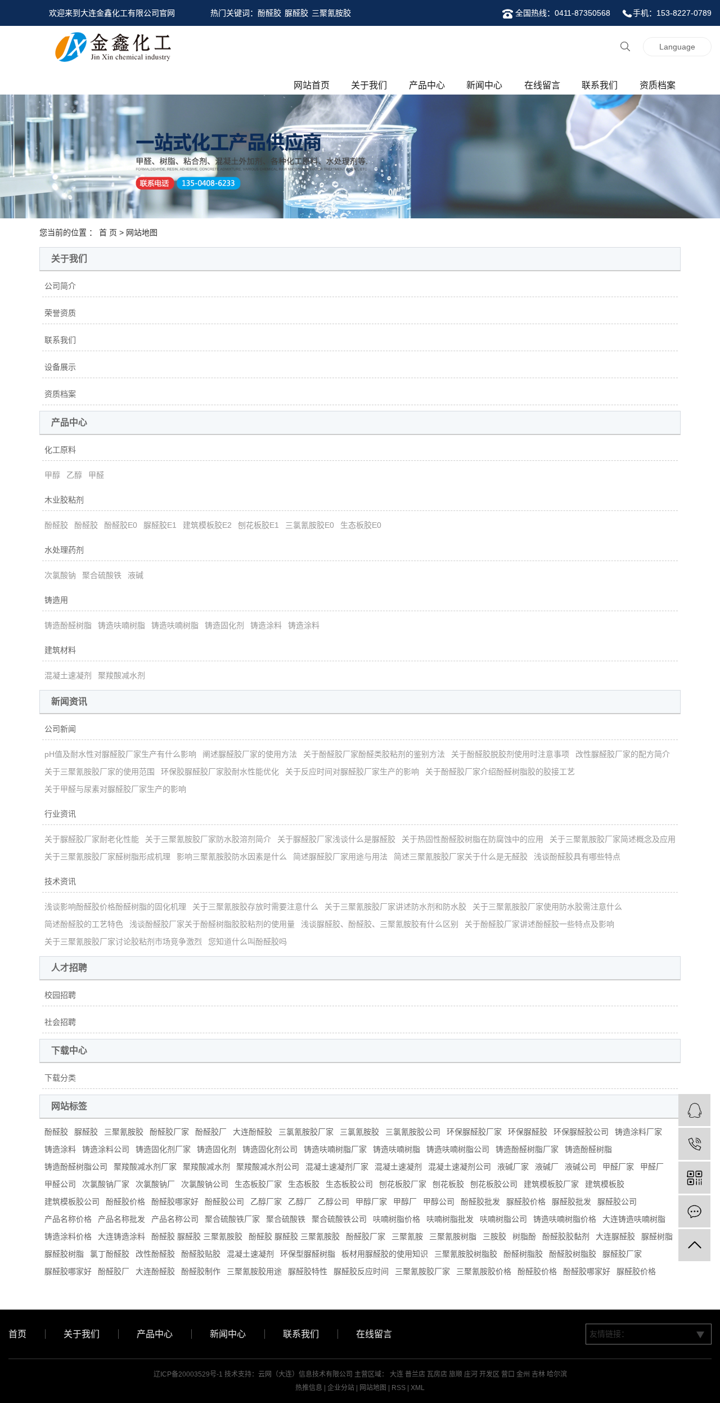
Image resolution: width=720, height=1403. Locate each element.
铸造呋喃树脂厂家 (335, 1149)
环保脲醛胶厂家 (474, 1131)
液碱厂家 (513, 1166)
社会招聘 (60, 1022)
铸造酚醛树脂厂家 (527, 1149)
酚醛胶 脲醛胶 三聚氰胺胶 (196, 1236)
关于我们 (369, 85)
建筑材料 (60, 650)
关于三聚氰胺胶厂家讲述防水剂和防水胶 (395, 906)
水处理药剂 (64, 549)
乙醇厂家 (266, 1201)
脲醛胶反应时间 (361, 1271)
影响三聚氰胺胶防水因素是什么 (232, 856)
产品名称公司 (175, 1218)
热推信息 (308, 1388)
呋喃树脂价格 (396, 1218)
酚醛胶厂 (211, 1131)
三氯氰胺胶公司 (412, 1131)
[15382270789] (694, 1144)
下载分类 (60, 1077)
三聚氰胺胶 (331, 12)
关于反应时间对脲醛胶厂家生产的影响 (352, 771)
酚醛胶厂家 (169, 1131)
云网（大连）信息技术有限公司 (305, 1374)
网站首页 (312, 85)
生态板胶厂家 (258, 1184)
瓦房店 (437, 1374)
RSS (399, 1388)
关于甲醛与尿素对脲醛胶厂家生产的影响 (115, 789)
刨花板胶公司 (494, 1184)
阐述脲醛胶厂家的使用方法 (249, 754)
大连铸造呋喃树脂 (633, 1218)
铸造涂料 (266, 625)
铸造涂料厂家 (638, 1131)
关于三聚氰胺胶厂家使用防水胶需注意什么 (547, 906)
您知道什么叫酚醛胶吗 (247, 941)
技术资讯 (60, 881)
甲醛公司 (60, 1184)
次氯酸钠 (60, 575)
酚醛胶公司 (224, 1201)
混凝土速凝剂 (68, 675)
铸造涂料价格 (68, 1236)
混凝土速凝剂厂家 (336, 1166)
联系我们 (600, 85)
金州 (523, 1374)
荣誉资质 (60, 312)
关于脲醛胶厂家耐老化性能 (91, 839)
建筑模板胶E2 (207, 525)
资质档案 (658, 85)
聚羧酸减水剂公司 (267, 1166)
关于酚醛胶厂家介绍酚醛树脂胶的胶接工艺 (500, 771)
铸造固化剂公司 (270, 1149)
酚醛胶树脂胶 (572, 1253)
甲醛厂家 (618, 1166)
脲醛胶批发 (571, 1201)
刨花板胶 (448, 1184)
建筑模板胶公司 (72, 1201)
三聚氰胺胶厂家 (422, 1271)
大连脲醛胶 (615, 1236)
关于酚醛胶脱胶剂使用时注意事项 (510, 754)
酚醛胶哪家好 (175, 1201)
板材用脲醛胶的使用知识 (384, 1253)
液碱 (135, 575)
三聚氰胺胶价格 (483, 1271)
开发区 (489, 1374)
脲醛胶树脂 (64, 1253)
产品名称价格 (68, 1218)
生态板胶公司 (349, 1184)
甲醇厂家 (371, 1201)
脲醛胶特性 (307, 1271)
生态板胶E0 (360, 525)
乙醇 (74, 474)
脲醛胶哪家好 (68, 1271)
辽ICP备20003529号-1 (188, 1374)
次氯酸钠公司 (204, 1184)
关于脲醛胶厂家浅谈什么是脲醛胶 (336, 839)
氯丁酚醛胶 (109, 1253)
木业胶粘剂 (64, 499)
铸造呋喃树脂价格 (564, 1218)
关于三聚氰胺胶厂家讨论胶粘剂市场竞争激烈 (123, 941)
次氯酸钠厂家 (105, 1184)
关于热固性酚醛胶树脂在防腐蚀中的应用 (472, 839)
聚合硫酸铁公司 (339, 1218)
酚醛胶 (269, 12)
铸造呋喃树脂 (121, 625)
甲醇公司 (438, 1201)
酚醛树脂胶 (523, 1253)
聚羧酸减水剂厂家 (145, 1166)
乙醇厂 (300, 1201)
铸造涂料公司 (105, 1149)
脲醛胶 (296, 12)
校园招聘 (60, 994)
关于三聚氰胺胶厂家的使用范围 (99, 771)
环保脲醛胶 (527, 1131)
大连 (396, 1374)
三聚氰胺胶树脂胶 (465, 1253)
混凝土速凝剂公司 (459, 1166)
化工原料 (60, 449)
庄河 (471, 1374)
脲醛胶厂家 (622, 1253)
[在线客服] (694, 1110)
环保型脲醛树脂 (307, 1253)
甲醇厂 (405, 1201)
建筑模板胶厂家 (551, 1184)
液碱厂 (547, 1166)
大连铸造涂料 (121, 1236)
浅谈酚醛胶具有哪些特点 (577, 856)
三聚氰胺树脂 (452, 1236)
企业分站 (340, 1388)
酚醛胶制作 (200, 1271)
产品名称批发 (121, 1218)
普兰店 (415, 1374)
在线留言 (542, 85)
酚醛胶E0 (120, 525)
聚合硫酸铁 (102, 575)
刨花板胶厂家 (402, 1184)
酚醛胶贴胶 (200, 1253)
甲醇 (52, 474)
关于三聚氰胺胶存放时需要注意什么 (255, 906)
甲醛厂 (652, 1166)
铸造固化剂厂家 (163, 1149)
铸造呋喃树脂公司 (457, 1149)
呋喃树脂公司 (503, 1218)
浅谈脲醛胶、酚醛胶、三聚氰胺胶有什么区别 (379, 924)
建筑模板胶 (604, 1184)
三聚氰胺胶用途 (254, 1271)
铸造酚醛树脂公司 (75, 1166)
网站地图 (372, 1388)
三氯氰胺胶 (359, 1131)
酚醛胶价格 (125, 1201)
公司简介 (60, 285)
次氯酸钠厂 (155, 1184)
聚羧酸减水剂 (121, 675)
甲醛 (96, 474)
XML (418, 1388)
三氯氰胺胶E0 (309, 525)
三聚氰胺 (407, 1236)
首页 (17, 1334)
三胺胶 (494, 1236)
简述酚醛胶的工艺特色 (83, 924)
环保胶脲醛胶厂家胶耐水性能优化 (220, 771)
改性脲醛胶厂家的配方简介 (622, 754)
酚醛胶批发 (480, 1201)
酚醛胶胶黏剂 (566, 1236)
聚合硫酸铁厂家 (232, 1218)
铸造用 (56, 599)
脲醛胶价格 (526, 1201)
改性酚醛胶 (155, 1253)
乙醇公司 (333, 1201)
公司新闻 (60, 728)
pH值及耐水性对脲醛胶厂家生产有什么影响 (120, 754)
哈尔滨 (557, 1374)
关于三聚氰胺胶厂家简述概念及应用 (613, 839)
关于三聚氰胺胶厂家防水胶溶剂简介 (208, 839)
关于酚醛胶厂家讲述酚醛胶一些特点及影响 (539, 924)
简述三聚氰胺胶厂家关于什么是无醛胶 (461, 856)
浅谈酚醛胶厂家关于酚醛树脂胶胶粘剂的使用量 (212, 924)
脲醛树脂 (657, 1236)
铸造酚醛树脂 (68, 625)
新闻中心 (484, 85)
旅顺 (455, 1374)
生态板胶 (304, 1184)
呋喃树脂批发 (450, 1218)
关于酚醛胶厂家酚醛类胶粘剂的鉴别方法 (374, 754)
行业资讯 (60, 813)
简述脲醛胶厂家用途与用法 (340, 856)
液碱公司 (580, 1166)
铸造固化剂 (224, 625)
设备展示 (60, 366)
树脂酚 (524, 1236)
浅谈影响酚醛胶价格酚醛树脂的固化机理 (115, 906)
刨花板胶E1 (258, 525)
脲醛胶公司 (617, 1201)
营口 (508, 1374)
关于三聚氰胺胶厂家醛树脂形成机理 (107, 856)
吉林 (538, 1374)
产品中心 (427, 85)
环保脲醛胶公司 (581, 1131)
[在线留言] (694, 1211)
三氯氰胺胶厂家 (306, 1131)
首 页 (108, 232)
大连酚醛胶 (252, 1131)
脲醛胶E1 (160, 525)
